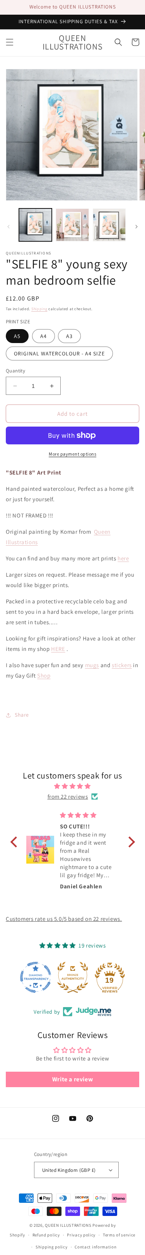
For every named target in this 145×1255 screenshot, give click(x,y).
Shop (43, 675)
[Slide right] (136, 226)
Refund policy (46, 1235)
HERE (58, 648)
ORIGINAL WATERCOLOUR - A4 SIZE (59, 353)
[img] (73, 786)
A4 (43, 336)
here (123, 558)
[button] (9, 42)
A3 (69, 336)
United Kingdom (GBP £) (69, 1170)
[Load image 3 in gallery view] (109, 224)
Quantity (15, 370)
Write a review (72, 1079)
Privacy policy (81, 1235)
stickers (122, 665)
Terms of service (119, 1235)
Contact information (95, 1247)
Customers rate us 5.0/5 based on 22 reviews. (64, 918)
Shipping (39, 308)
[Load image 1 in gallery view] (35, 224)
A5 (17, 336)
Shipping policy (52, 1247)
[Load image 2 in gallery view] (72, 224)
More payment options (72, 454)
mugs (92, 665)
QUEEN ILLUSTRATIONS (68, 1225)
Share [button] (22, 714)
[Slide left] (8, 226)
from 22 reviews (68, 796)
